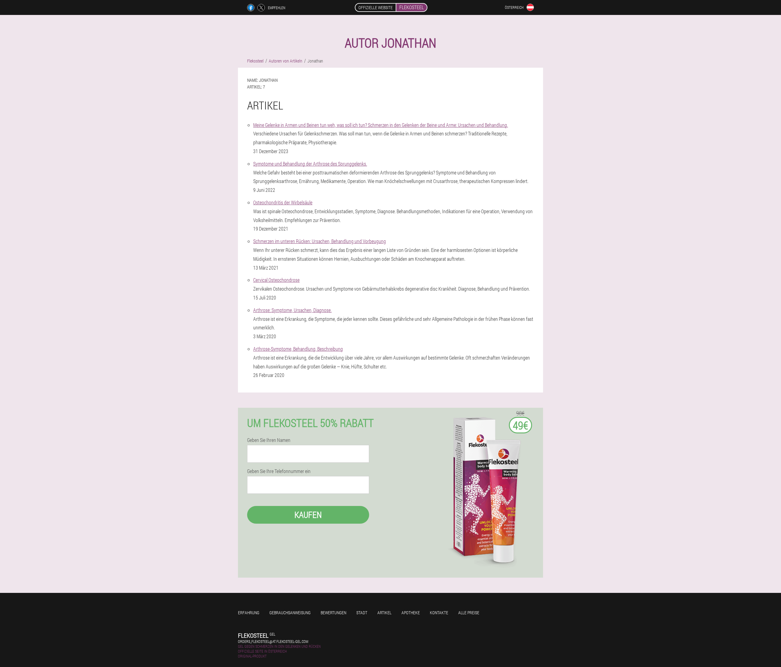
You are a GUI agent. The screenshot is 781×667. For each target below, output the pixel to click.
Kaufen (308, 514)
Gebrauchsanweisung (290, 612)
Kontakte (439, 612)
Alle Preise (468, 612)
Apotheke (410, 612)
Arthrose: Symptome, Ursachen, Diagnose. (292, 310)
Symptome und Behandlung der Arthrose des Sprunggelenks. (310, 163)
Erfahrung (248, 612)
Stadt (361, 612)
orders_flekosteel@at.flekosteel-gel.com (273, 641)
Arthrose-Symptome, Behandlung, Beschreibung (298, 349)
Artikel (384, 612)
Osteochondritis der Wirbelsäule (282, 202)
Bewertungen (333, 612)
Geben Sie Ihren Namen (268, 440)
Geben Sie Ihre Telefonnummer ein (279, 471)
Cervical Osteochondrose (276, 280)
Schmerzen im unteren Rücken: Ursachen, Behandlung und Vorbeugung (319, 241)
